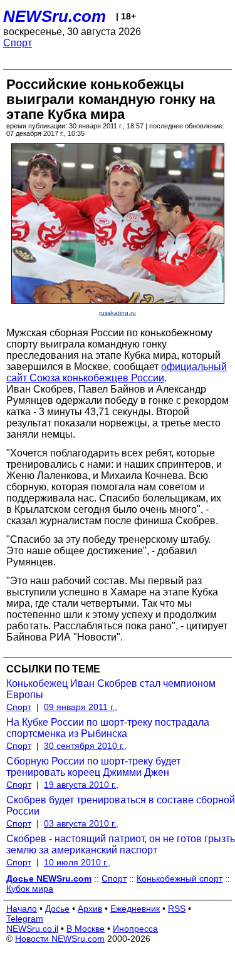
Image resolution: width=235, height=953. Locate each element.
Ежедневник (135, 909)
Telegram (24, 919)
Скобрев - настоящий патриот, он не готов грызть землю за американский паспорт (120, 844)
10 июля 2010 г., (77, 862)
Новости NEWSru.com (60, 939)
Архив (90, 909)
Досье (57, 909)
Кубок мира (29, 888)
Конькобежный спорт (179, 878)
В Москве (85, 929)
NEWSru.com (54, 16)
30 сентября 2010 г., (85, 746)
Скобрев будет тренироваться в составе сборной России (120, 805)
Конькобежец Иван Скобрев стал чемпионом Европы (111, 689)
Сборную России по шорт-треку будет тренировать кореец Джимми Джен (93, 767)
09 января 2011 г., (80, 707)
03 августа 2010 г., (81, 823)
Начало (21, 909)
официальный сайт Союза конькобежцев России (116, 372)
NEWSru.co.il (32, 929)
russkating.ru (117, 312)
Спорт (17, 43)
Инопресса (135, 929)
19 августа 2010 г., (81, 785)
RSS (176, 909)
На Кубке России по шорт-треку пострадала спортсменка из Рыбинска (107, 728)
